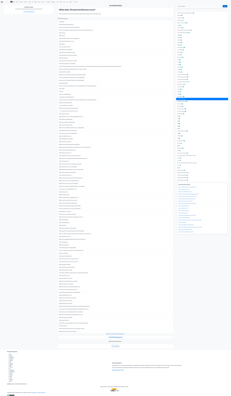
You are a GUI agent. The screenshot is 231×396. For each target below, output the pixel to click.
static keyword (180, 106)
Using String (179, 67)
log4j (178, 133)
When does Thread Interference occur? (66, 41)
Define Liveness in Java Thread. (65, 211)
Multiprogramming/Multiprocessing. (66, 24)
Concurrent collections (181, 111)
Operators (179, 37)
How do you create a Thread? (64, 46)
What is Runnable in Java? (64, 161)
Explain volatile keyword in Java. (65, 295)
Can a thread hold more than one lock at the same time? (69, 155)
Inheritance (179, 15)
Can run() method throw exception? (66, 105)
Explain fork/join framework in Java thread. (67, 297)
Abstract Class (180, 57)
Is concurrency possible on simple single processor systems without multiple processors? (76, 30)
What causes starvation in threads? (66, 124)
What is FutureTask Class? (64, 320)
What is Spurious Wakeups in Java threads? (67, 172)
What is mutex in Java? (63, 191)
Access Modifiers (180, 49)
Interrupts (61, 91)
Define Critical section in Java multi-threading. (68, 166)
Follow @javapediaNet (29, 11)
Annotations (179, 135)
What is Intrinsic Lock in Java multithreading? (68, 133)
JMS (178, 126)
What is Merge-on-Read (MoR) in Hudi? (185, 229)
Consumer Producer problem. (64, 71)
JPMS (178, 167)
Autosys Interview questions (182, 153)
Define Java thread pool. (63, 253)
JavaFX (178, 150)
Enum (178, 59)
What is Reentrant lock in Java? (65, 152)
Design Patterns (180, 86)
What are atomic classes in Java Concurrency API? (68, 258)
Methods (179, 44)
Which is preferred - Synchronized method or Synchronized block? (71, 231)
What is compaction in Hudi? (183, 210)
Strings (179, 64)
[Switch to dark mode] (11, 2)
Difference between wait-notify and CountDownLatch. (69, 286)
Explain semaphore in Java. (64, 194)
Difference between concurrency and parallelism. (68, 183)
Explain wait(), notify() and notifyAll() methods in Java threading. (72, 186)
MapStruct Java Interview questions (183, 172)
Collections (179, 72)
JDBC (178, 116)
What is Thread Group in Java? (65, 236)
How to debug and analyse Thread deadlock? (67, 247)
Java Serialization (180, 113)
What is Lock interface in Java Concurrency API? (68, 261)
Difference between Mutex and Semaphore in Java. (69, 197)
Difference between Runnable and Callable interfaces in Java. (71, 314)
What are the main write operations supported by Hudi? (188, 194)
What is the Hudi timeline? (183, 208)
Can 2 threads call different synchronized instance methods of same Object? (73, 272)
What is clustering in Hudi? (183, 212)
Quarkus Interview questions (182, 180)
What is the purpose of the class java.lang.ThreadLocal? (69, 292)
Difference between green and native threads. (67, 331)
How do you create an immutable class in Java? (68, 289)
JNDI (178, 118)
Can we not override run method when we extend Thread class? (71, 250)
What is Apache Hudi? (182, 222)
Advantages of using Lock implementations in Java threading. (71, 311)
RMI (178, 121)
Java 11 (179, 158)
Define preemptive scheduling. (65, 264)
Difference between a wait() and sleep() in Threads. (69, 180)
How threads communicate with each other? (67, 214)
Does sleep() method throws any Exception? (67, 63)
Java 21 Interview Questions (182, 175)
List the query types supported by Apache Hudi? (187, 215)
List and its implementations (182, 74)
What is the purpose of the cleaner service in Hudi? (187, 196)
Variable (179, 25)
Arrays (179, 62)
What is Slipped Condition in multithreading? (67, 130)
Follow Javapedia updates (118, 370)
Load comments (115, 346)
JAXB (178, 123)
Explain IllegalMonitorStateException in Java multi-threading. (71, 169)
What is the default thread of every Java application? (69, 38)
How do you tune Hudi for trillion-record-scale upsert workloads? (190, 220)
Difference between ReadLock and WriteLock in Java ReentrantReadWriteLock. (74, 306)
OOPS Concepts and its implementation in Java (185, 13)
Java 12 (178, 160)
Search (225, 6)
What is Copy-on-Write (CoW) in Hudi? (185, 191)
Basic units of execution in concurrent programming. (69, 27)
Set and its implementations (182, 79)
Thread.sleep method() (63, 83)
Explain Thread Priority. (63, 219)
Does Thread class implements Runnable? (67, 52)
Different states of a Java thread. (65, 141)
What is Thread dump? (63, 242)
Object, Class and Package (182, 22)
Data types (179, 42)
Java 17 (178, 165)
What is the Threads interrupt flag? (65, 317)
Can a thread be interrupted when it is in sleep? (68, 60)
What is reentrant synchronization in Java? (67, 150)
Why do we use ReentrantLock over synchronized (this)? (70, 208)
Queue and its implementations (183, 81)
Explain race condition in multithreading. (67, 122)
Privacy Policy (34, 392)
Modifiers (179, 40)
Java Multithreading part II (115, 337)
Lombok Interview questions (182, 177)
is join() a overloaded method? (65, 94)
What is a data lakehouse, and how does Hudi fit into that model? (190, 227)
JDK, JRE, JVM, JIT (180, 17)
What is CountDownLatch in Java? (65, 278)
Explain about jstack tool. (64, 244)
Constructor (179, 52)
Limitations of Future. (63, 325)
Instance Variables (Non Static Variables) (184, 30)
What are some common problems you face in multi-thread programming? (73, 323)
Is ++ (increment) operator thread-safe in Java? (68, 111)
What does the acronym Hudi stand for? (185, 201)
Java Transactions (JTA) (181, 108)
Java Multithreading (181, 99)
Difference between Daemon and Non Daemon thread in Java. (71, 177)
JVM (178, 145)
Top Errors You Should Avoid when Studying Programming (187, 162)
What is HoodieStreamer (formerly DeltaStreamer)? (187, 187)
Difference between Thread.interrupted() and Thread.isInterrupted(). (72, 74)
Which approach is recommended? (65, 49)
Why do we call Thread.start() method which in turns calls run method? (73, 69)
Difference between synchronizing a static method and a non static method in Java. (75, 147)
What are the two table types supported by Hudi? (187, 203)
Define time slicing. (62, 225)
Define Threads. (62, 35)
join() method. (62, 88)
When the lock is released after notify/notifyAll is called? (70, 205)
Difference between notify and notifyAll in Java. (68, 203)
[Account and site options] (76, 2)
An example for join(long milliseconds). (66, 97)
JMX (178, 128)
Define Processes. (62, 32)
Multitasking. (61, 21)
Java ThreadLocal (180, 96)
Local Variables (180, 27)
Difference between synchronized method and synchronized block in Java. (73, 158)
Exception (179, 69)
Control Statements (181, 47)
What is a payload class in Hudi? (184, 189)
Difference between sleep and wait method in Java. (69, 108)
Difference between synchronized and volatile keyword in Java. (71, 217)
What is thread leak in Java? (64, 275)
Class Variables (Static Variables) (183, 32)
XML (178, 138)
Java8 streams (180, 148)
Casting (179, 91)
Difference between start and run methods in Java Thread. (70, 164)
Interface (179, 54)
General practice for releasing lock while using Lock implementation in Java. (74, 309)
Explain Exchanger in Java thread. (65, 303)
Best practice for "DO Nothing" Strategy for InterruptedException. (71, 80)
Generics (179, 89)
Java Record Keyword (181, 170)
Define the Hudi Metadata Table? (184, 217)
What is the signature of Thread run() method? (68, 55)
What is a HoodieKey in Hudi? (183, 205)
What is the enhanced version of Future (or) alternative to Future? (71, 328)
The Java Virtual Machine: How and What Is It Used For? (186, 155)
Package (179, 35)
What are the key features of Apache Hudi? (186, 224)
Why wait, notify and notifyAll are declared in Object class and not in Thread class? (75, 233)
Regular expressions (181, 84)
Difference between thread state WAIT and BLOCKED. (69, 144)
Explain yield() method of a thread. (65, 270)
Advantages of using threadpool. (65, 256)
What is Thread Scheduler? (64, 222)
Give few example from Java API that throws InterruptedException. (72, 77)
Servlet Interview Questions (182, 130)
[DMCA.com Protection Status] (10, 395)
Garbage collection (181, 140)
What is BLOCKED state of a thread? (66, 138)
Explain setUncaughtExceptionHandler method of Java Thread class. (72, 239)
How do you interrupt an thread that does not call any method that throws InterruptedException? (77, 85)
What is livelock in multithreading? (65, 119)
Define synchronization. (63, 58)
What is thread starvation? (64, 113)
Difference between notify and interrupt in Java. (68, 200)
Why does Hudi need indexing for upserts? (186, 231)
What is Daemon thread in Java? (65, 175)
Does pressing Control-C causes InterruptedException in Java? (71, 116)
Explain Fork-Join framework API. (65, 300)
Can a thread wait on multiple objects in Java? (68, 189)
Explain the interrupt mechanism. (65, 102)
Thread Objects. (62, 44)
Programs (179, 143)
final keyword (180, 103)
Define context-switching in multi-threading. (67, 228)
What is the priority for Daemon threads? (67, 267)
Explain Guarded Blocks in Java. (65, 136)
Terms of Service (41, 392)
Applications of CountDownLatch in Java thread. (68, 281)
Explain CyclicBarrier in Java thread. (66, 283)
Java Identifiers (180, 20)
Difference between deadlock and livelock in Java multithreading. (71, 127)
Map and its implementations (182, 76)
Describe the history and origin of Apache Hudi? (186, 198)
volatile (179, 94)
